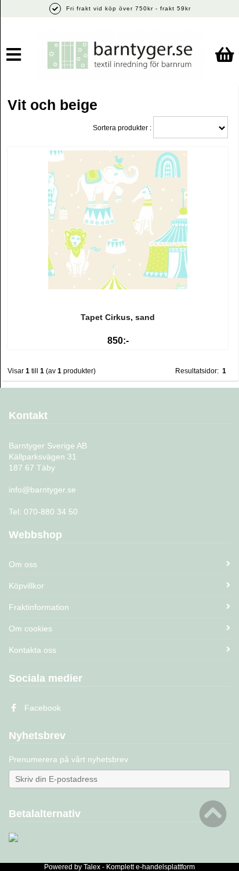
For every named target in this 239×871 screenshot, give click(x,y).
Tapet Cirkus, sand (118, 317)
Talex (92, 867)
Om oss (23, 564)
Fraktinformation (39, 607)
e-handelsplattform (165, 867)
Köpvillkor (26, 585)
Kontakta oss (32, 650)
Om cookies (30, 628)
